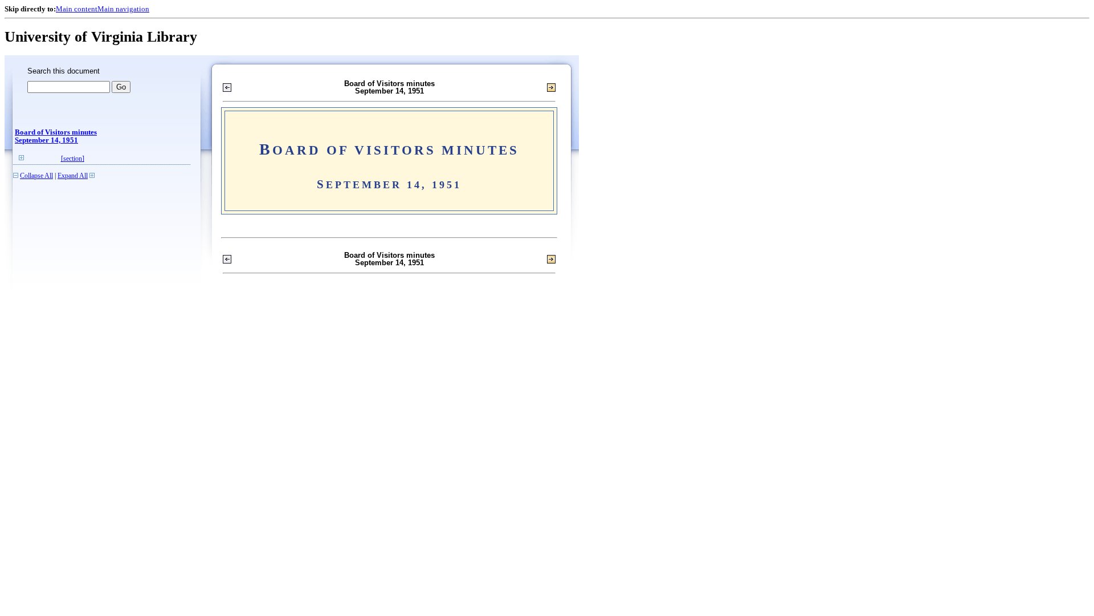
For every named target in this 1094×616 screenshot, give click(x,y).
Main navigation (123, 9)
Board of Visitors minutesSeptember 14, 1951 (56, 136)
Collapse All (36, 176)
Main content (76, 9)
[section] (72, 159)
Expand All (73, 176)
